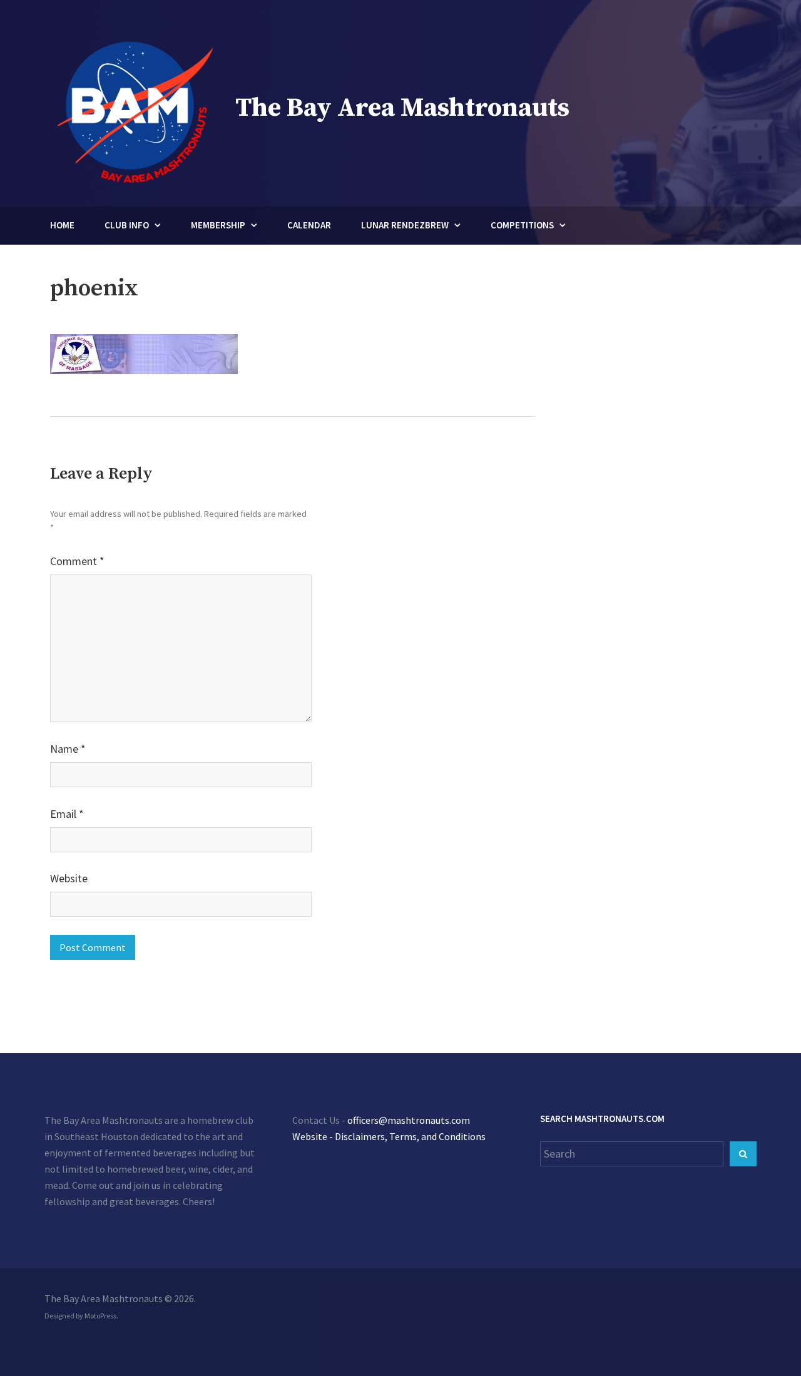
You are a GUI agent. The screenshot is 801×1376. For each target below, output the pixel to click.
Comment (77, 561)
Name (68, 749)
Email (67, 814)
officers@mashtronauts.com (408, 1120)
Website (69, 878)
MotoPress (100, 1315)
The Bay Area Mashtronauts (402, 108)
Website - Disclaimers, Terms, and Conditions (389, 1136)
